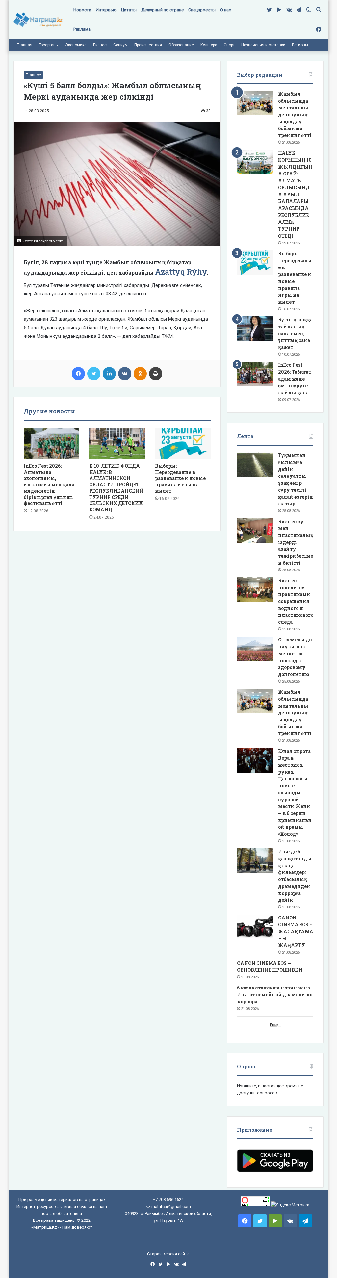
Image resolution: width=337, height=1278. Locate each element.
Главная (24, 45)
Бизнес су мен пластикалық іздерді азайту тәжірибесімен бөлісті (295, 542)
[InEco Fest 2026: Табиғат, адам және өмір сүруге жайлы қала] (255, 374)
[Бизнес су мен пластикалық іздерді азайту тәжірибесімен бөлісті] (255, 530)
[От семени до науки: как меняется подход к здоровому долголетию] (255, 649)
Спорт (229, 45)
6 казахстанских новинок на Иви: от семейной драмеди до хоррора (274, 995)
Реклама (82, 29)
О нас (225, 9)
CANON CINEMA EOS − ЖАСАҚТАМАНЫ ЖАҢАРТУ (295, 931)
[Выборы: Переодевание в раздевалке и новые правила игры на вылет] (183, 443)
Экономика (76, 45)
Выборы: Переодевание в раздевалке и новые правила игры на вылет (180, 478)
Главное (33, 75)
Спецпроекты (202, 9)
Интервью (106, 9)
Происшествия (148, 45)
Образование (181, 45)
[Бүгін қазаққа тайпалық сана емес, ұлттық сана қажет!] (255, 328)
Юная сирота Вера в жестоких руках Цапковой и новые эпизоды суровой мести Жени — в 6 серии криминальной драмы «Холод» (295, 792)
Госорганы (49, 45)
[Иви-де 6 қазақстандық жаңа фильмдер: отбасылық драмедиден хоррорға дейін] (255, 860)
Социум (120, 45)
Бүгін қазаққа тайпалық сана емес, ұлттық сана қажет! (295, 333)
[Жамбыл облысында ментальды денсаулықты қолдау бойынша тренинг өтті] (255, 103)
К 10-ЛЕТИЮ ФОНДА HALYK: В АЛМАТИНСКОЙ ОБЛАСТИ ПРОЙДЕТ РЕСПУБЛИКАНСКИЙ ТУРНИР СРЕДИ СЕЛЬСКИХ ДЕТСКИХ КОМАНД (116, 488)
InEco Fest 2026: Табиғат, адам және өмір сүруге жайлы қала (295, 379)
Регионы (300, 45)
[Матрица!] (38, 20)
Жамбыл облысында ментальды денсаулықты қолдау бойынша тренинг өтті (295, 114)
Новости (82, 9)
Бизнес (100, 45)
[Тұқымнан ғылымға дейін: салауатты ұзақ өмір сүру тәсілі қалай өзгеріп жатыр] (255, 464)
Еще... (275, 1024)
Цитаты (129, 9)
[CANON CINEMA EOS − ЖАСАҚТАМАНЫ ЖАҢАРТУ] (255, 927)
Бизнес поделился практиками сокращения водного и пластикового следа (295, 601)
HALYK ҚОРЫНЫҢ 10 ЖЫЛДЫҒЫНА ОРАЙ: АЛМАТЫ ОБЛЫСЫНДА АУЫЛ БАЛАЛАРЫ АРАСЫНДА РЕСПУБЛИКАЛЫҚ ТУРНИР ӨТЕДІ (295, 194)
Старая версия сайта (168, 1253)
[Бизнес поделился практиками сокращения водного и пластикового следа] (255, 589)
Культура (208, 45)
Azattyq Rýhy (181, 272)
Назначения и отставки (263, 45)
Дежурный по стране (162, 9)
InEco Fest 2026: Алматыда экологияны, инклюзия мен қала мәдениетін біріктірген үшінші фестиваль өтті (49, 484)
